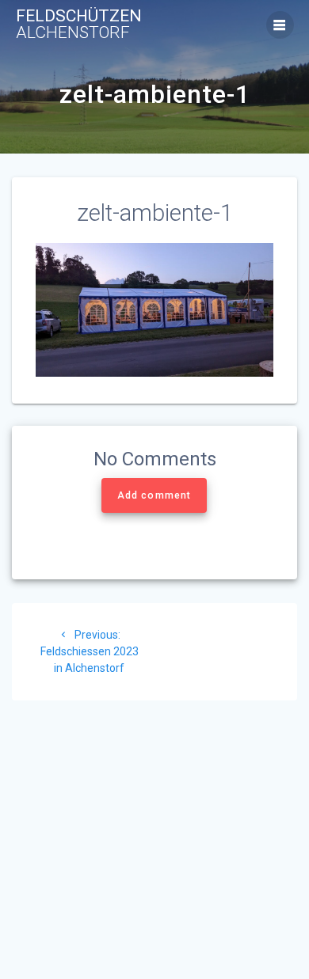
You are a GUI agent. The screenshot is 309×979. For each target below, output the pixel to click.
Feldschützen (79, 24)
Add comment (154, 495)
